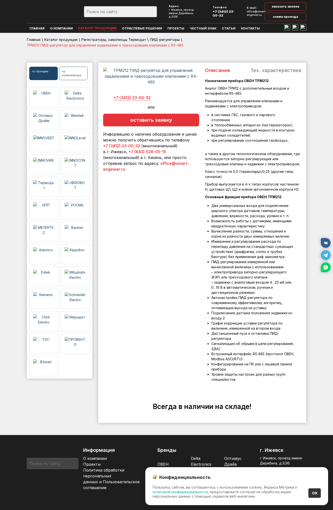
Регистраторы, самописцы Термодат (113, 39)
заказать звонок (285, 6)
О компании (61, 28)
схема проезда (285, 17)
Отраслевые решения (142, 28)
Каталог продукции (97, 28)
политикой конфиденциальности (180, 492)
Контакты (250, 28)
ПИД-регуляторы (165, 39)
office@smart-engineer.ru (256, 13)
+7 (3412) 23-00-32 (224, 13)
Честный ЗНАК (203, 28)
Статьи (228, 28)
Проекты (175, 28)
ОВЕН (163, 464)
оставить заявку (151, 120)
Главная (37, 28)
